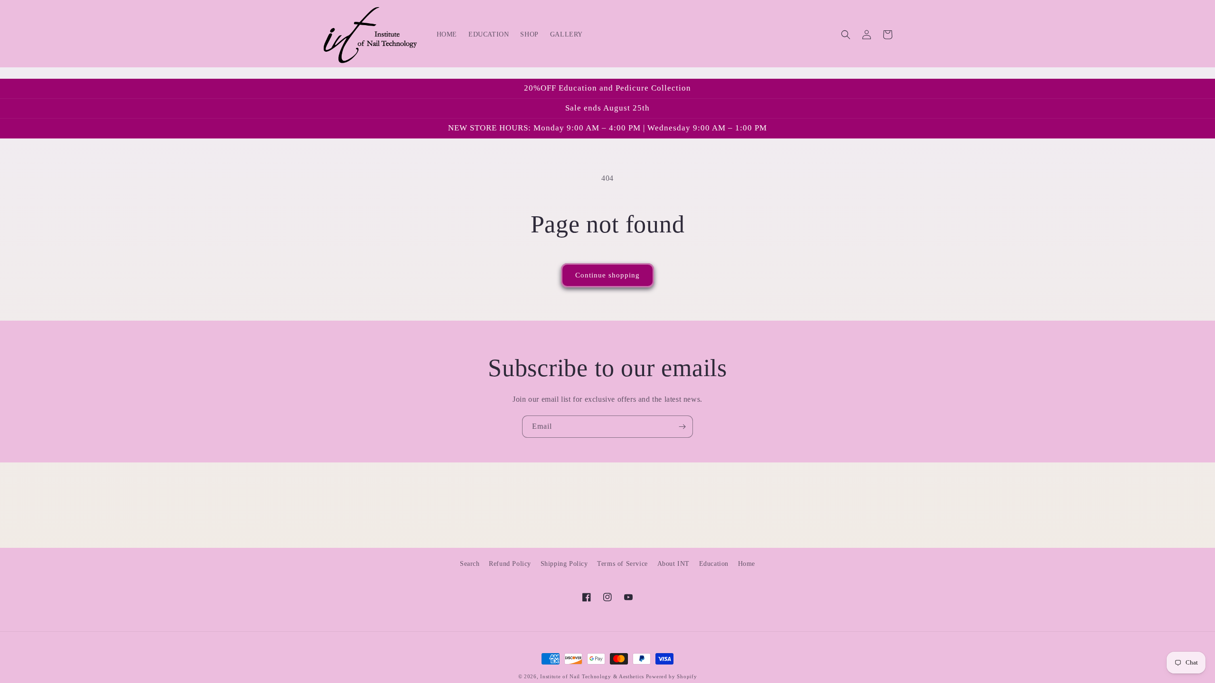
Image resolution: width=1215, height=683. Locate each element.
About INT (673, 563)
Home (746, 563)
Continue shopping (607, 275)
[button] (845, 34)
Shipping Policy (564, 563)
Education (714, 563)
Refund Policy (510, 563)
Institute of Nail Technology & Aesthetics (592, 676)
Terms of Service (622, 563)
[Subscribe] (682, 426)
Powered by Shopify (671, 676)
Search (470, 563)
